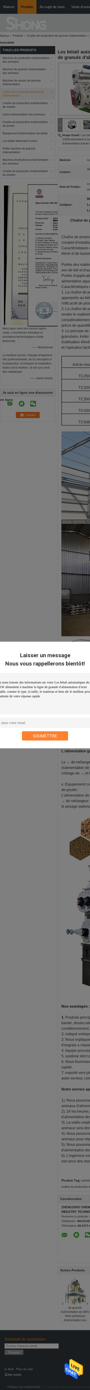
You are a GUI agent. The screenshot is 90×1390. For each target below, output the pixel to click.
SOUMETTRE (45, 735)
